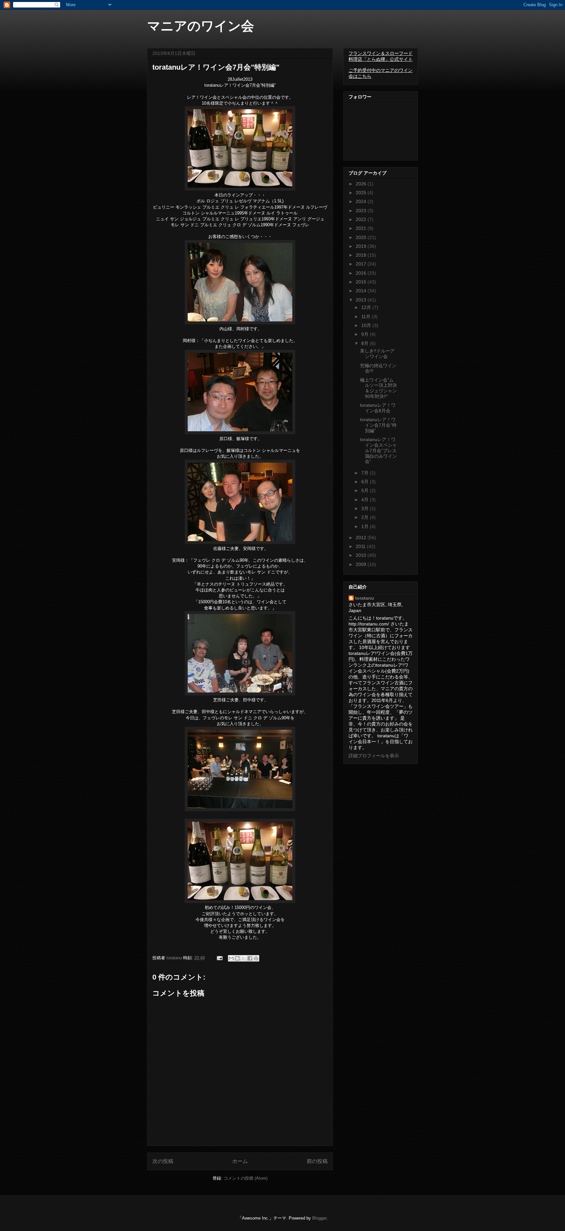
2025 (362, 192)
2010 (362, 555)
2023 (362, 210)
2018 (362, 255)
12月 (366, 307)
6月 (365, 481)
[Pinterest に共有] (256, 958)
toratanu (364, 598)
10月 (366, 325)
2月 (365, 517)
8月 (365, 343)
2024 (362, 201)
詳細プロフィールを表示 (374, 755)
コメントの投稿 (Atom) (245, 1178)
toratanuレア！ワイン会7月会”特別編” (378, 425)
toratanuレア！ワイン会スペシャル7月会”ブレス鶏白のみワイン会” (378, 450)
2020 (362, 237)
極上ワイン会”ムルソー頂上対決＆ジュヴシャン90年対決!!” (378, 388)
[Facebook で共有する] (250, 958)
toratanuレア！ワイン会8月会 (378, 407)
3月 (365, 508)
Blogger (319, 1218)
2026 (362, 183)
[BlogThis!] (237, 958)
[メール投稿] (219, 957)
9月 (365, 334)
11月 (366, 316)
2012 (362, 537)
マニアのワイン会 (200, 26)
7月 (365, 472)
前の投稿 (317, 1161)
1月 (365, 526)
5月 (365, 490)
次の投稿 (162, 1161)
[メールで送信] (231, 958)
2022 (362, 219)
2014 (362, 290)
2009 (362, 564)
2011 (361, 546)
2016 (362, 273)
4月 (365, 499)
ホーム (240, 1161)
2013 (362, 299)
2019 (362, 246)
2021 (362, 228)
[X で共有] (243, 958)
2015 (362, 281)
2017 (362, 263)
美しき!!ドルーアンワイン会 (377, 353)
